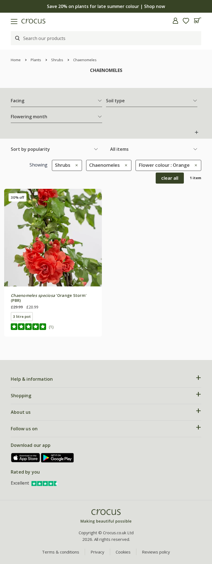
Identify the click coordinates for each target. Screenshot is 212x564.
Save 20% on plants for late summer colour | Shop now (106, 6)
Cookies (123, 552)
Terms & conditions (60, 552)
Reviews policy (156, 552)
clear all (169, 178)
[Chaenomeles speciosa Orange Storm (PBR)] (53, 237)
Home (16, 59)
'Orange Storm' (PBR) (48, 298)
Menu (6, 21)
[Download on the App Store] (26, 458)
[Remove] (75, 165)
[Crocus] (106, 516)
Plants (36, 59)
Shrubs (57, 59)
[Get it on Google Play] (57, 458)
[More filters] (196, 132)
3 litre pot (22, 316)
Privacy (97, 552)
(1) (51, 326)
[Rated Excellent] (45, 483)
